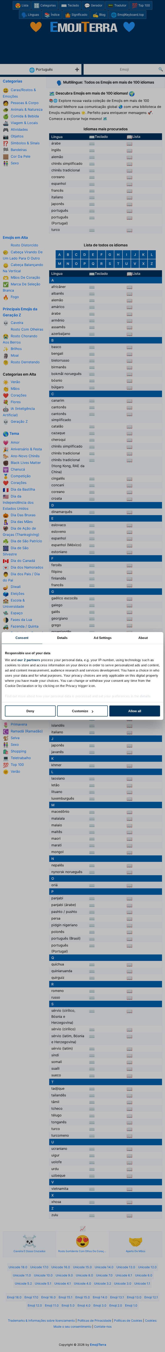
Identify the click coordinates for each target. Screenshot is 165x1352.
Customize (80, 711)
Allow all (134, 711)
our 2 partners (28, 660)
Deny (30, 711)
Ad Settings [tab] (103, 638)
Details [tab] (62, 638)
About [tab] (143, 638)
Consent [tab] (21, 638)
